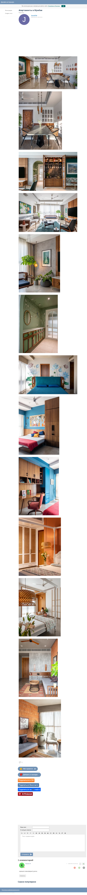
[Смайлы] (65, 833)
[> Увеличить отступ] (45, 833)
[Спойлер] (59, 833)
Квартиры (21, 12)
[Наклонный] (30, 833)
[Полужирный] (27, 833)
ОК (63, 6)
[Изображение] (47, 833)
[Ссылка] (56, 833)
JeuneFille (34, 15)
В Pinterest (27, 794)
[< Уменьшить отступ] (42, 833)
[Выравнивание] (62, 833)
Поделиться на (29, 789)
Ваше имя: (23, 827)
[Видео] (50, 833)
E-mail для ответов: (25, 830)
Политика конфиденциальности (10, 890)
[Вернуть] (24, 833)
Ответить (22, 876)
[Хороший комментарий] (79, 868)
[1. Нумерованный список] (39, 833)
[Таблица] (53, 833)
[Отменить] (21, 833)
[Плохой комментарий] (75, 868)
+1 (83, 864)
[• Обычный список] (36, 833)
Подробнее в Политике (54, 6)
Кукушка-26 (28, 863)
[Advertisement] (33, 37)
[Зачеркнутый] (33, 833)
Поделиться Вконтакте (28, 785)
